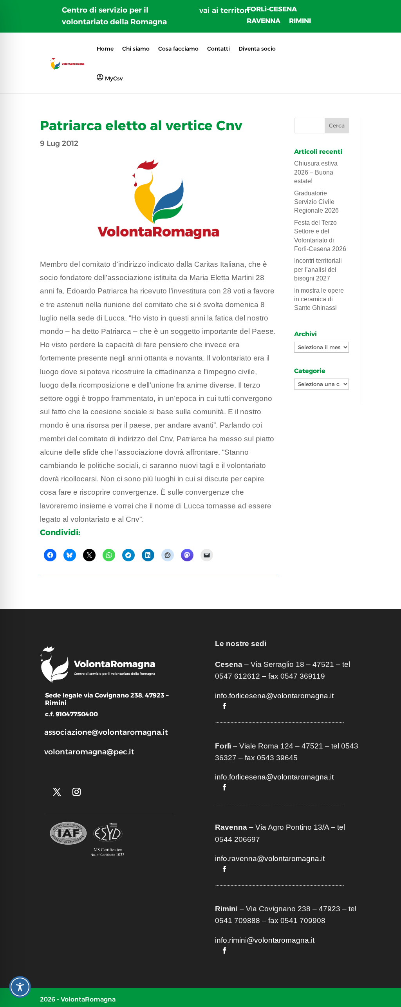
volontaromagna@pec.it (89, 751)
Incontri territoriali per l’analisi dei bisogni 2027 (318, 269)
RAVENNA (263, 21)
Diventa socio (257, 48)
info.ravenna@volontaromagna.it (270, 858)
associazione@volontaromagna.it (106, 732)
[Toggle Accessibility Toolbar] (20, 987)
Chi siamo (136, 48)
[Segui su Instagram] (76, 792)
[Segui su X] (57, 792)
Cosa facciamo (178, 48)
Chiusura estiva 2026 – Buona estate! (316, 172)
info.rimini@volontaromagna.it (264, 940)
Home (105, 48)
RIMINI (300, 21)
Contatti (218, 48)
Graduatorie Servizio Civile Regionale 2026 (316, 202)
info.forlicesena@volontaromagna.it (274, 696)
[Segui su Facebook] (224, 706)
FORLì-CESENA (272, 9)
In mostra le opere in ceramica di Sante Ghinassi (319, 299)
